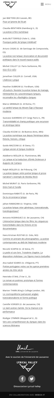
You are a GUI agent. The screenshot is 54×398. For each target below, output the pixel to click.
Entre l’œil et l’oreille (12, 187)
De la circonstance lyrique (15, 197)
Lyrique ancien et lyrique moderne (18, 149)
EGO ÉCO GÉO (9, 69)
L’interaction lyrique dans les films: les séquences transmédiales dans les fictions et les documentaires (25, 225)
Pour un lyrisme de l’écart (14, 21)
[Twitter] (31, 379)
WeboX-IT (40, 395)
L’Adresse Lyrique (11, 79)
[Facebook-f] (22, 379)
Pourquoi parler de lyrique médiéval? (19, 42)
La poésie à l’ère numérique (15, 32)
